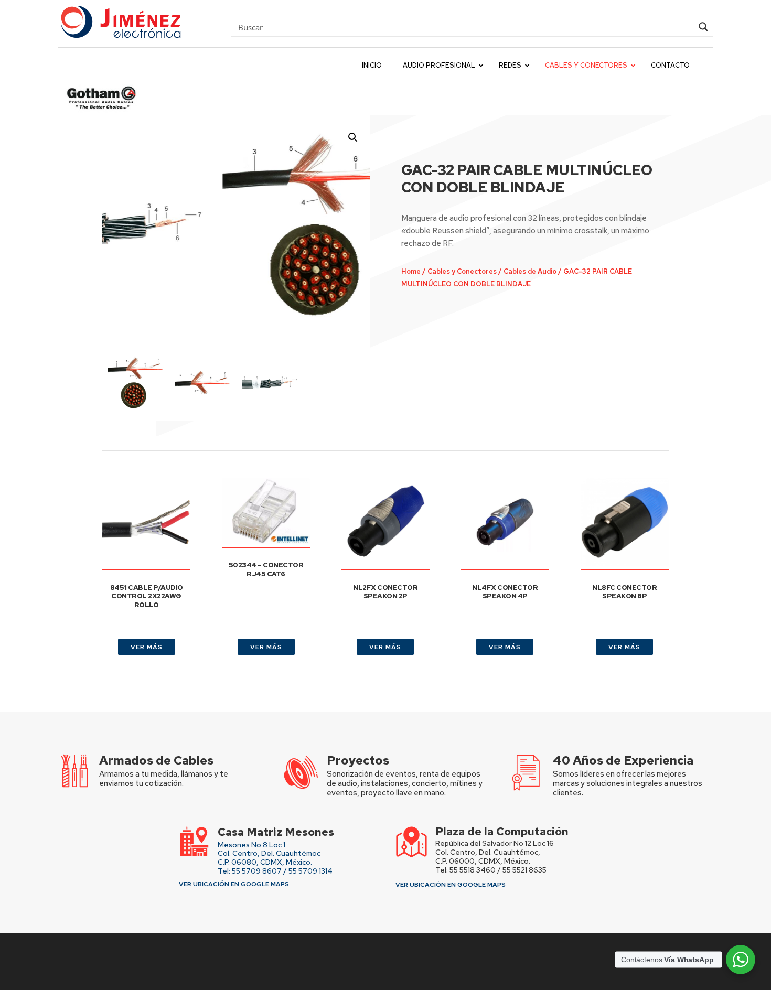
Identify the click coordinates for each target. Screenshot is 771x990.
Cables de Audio (530, 271)
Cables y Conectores (462, 271)
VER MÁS (147, 647)
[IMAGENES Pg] (236, 226)
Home (411, 271)
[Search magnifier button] (703, 26)
